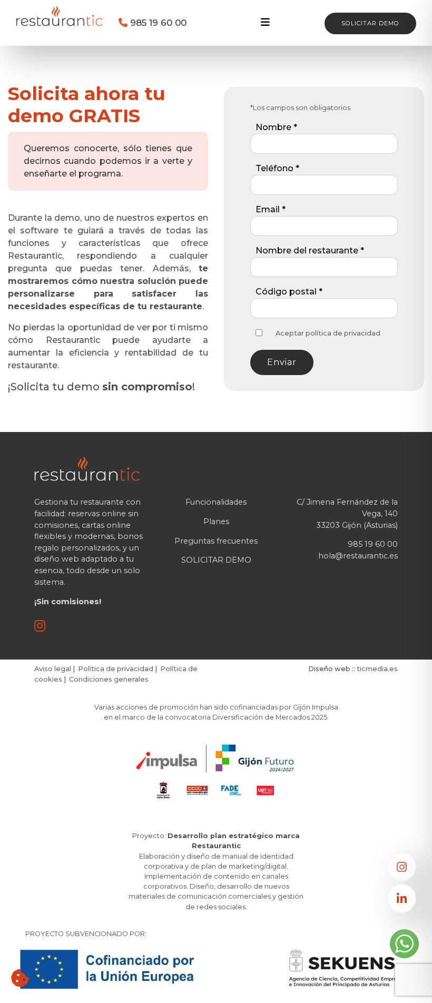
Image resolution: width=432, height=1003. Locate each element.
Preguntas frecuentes (216, 541)
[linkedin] (401, 898)
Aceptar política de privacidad (328, 333)
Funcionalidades (216, 502)
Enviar (282, 362)
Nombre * (276, 127)
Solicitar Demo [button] (370, 23)
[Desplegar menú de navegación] (265, 22)
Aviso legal (52, 669)
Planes (216, 521)
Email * (271, 209)
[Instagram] (401, 866)
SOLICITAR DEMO (216, 560)
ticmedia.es (377, 669)
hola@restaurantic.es (358, 555)
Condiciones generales (109, 679)
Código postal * (289, 292)
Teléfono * (277, 168)
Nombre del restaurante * (310, 250)
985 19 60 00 (156, 22)
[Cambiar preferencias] (20, 978)
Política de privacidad (115, 669)
